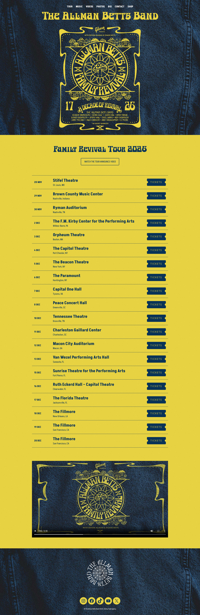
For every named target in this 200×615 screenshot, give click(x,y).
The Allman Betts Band (100, 17)
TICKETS (156, 182)
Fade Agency (112, 609)
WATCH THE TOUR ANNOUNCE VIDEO (100, 161)
